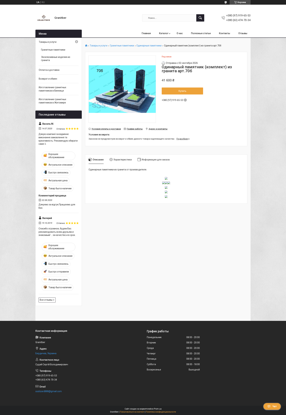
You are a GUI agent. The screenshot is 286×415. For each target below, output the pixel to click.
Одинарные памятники (149, 45)
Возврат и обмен (48, 78)
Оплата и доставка (49, 70)
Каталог (163, 33)
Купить (182, 91)
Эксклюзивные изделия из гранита (55, 59)
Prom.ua (158, 409)
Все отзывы (46, 299)
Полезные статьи (201, 33)
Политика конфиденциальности (161, 412)
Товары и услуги (98, 45)
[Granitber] (43, 18)
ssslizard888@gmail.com (48, 391)
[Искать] (200, 18)
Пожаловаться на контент (132, 412)
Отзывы (242, 33)
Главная (146, 33)
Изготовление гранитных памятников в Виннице (52, 89)
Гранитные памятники (122, 45)
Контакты (224, 33)
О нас (180, 33)
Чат (274, 406)
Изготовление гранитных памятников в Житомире (52, 101)
